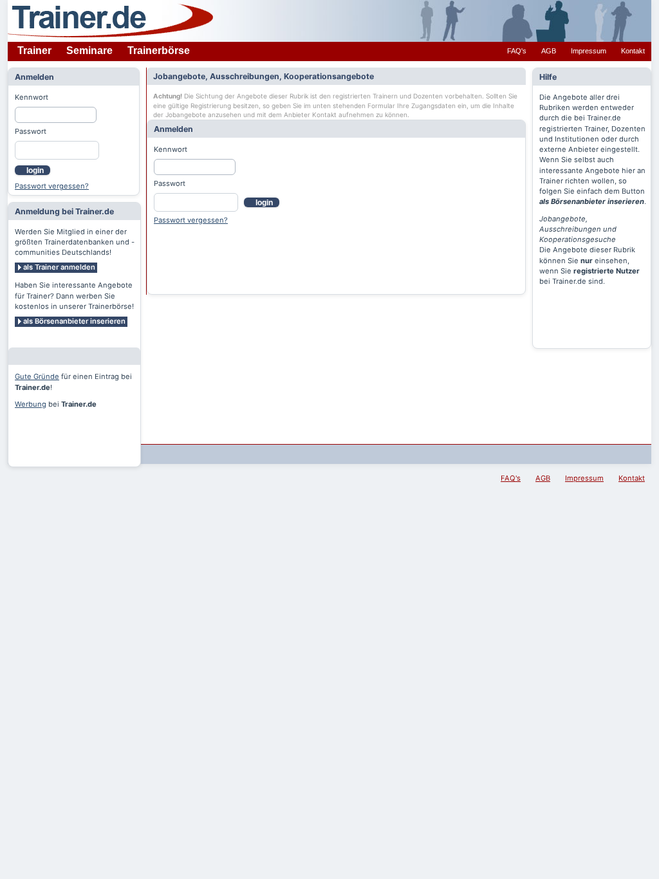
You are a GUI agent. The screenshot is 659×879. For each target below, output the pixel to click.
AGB (548, 51)
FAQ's (516, 51)
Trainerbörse (158, 50)
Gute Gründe (37, 376)
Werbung (30, 404)
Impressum (588, 51)
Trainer (34, 50)
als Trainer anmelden (59, 267)
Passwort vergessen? (52, 185)
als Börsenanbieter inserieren (74, 321)
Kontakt (633, 51)
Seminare (89, 50)
